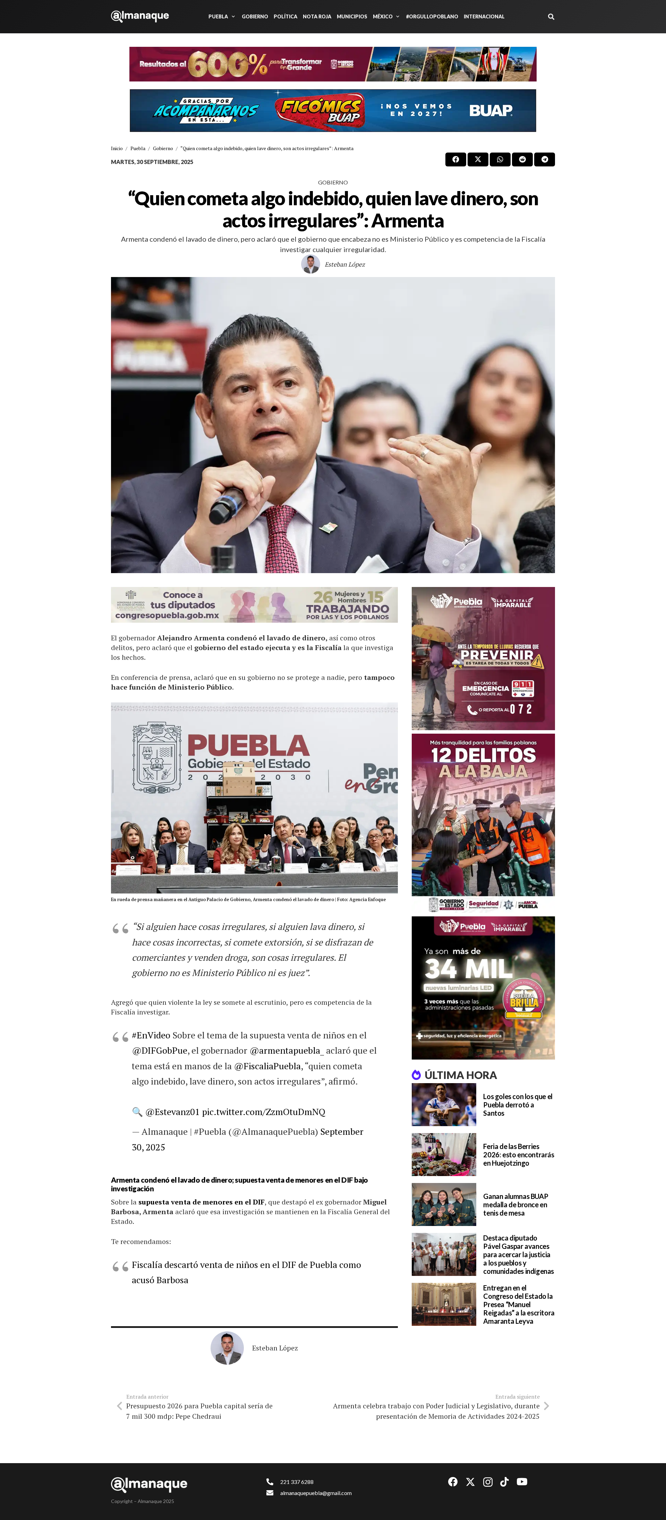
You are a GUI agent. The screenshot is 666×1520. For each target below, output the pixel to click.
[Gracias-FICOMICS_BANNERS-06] (333, 110)
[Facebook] (453, 1482)
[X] (470, 1482)
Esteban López (345, 264)
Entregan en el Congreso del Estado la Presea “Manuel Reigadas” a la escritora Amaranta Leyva (518, 1304)
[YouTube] (522, 1482)
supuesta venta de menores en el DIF (201, 1202)
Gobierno (333, 182)
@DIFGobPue (159, 1050)
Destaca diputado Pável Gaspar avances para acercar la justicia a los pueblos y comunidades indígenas (518, 1254)
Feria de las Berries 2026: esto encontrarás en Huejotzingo (518, 1154)
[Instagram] (488, 1482)
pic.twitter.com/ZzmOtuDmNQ (263, 1111)
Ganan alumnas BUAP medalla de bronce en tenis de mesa (515, 1204)
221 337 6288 (297, 1481)
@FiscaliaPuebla (267, 1066)
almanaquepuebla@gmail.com (316, 1492)
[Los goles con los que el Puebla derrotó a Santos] (444, 1104)
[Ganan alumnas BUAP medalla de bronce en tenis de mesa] (444, 1204)
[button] (232, 16)
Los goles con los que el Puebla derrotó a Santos (517, 1104)
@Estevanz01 (172, 1111)
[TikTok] (504, 1482)
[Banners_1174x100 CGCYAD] (333, 64)
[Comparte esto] (455, 159)
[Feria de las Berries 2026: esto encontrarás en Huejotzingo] (444, 1154)
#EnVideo (151, 1035)
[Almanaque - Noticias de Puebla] (140, 16)
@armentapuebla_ (286, 1050)
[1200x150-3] (254, 605)
